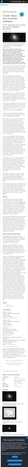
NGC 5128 (21, 378)
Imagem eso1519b (6, 420)
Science (13, 1)
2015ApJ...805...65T (18, 386)
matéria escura (16, 143)
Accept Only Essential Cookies (15, 460)
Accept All (15, 456)
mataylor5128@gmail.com (11, 317)
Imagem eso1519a (6, 402)
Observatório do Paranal (8, 110)
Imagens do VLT (9, 306)
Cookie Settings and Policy (15, 464)
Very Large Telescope (13, 108)
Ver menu (5, 5)
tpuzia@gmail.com (10, 325)
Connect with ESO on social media (10, 346)
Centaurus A (13, 93)
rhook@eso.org (9, 335)
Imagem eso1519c (6, 433)
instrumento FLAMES (20, 107)
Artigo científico (9, 305)
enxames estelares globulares (10, 65)
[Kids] (22, 14)
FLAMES (16, 385)
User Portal (18, 1)
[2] (12, 114)
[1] (22, 110)
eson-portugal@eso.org (11, 344)
